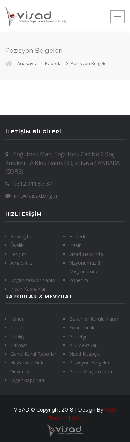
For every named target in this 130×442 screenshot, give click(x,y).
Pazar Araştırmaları (90, 371)
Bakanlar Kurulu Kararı (94, 319)
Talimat (18, 345)
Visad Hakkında (86, 254)
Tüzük (17, 327)
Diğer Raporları (27, 380)
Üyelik (17, 245)
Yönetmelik (81, 327)
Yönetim (78, 280)
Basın (75, 245)
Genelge (78, 336)
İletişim (18, 254)
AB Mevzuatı (83, 345)
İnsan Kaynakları (28, 288)
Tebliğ (17, 336)
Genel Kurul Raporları (34, 354)
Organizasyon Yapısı (32, 280)
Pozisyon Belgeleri (90, 362)
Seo (76, 418)
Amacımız (21, 262)
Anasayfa (27, 63)
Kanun (17, 319)
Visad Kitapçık (84, 354)
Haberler (78, 236)
